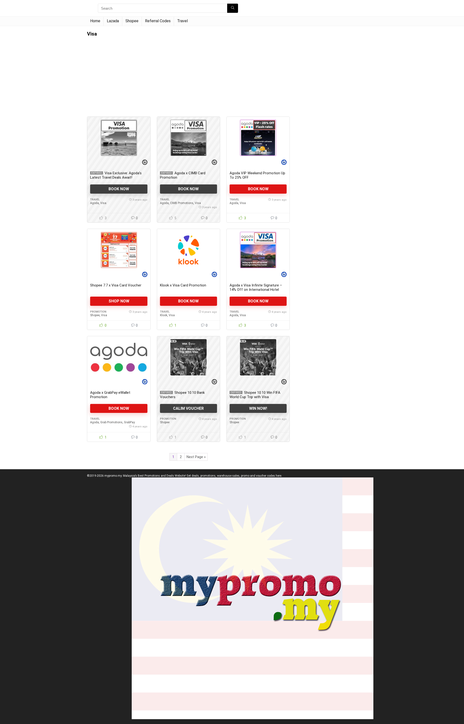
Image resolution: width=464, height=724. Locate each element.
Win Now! (258, 408)
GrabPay (129, 422)
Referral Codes (158, 21)
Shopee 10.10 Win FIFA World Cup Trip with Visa (255, 394)
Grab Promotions (111, 422)
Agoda (94, 203)
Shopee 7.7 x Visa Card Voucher (115, 285)
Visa (103, 203)
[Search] (232, 8)
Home (95, 21)
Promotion (98, 311)
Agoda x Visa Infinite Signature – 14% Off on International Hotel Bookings (256, 289)
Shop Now (119, 301)
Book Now (119, 189)
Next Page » (196, 457)
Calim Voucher (188, 408)
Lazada (113, 21)
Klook (163, 315)
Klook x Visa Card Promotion (183, 285)
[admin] (144, 163)
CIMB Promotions (181, 203)
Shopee (131, 21)
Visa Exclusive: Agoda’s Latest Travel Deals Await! (116, 175)
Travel (182, 21)
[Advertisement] (188, 73)
